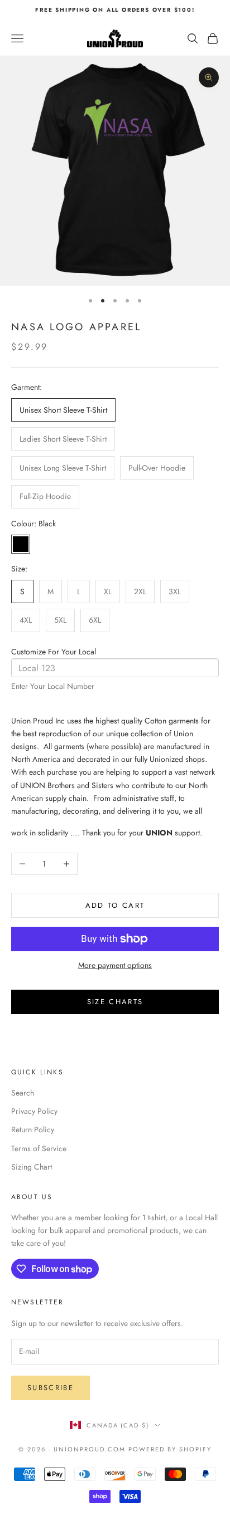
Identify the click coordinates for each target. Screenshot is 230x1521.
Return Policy (32, 1129)
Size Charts (115, 1001)
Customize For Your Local (53, 651)
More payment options (115, 965)
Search (22, 1092)
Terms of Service (38, 1148)
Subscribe (50, 1387)
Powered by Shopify (170, 1449)
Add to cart (115, 905)
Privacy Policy (34, 1111)
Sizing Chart (31, 1166)
